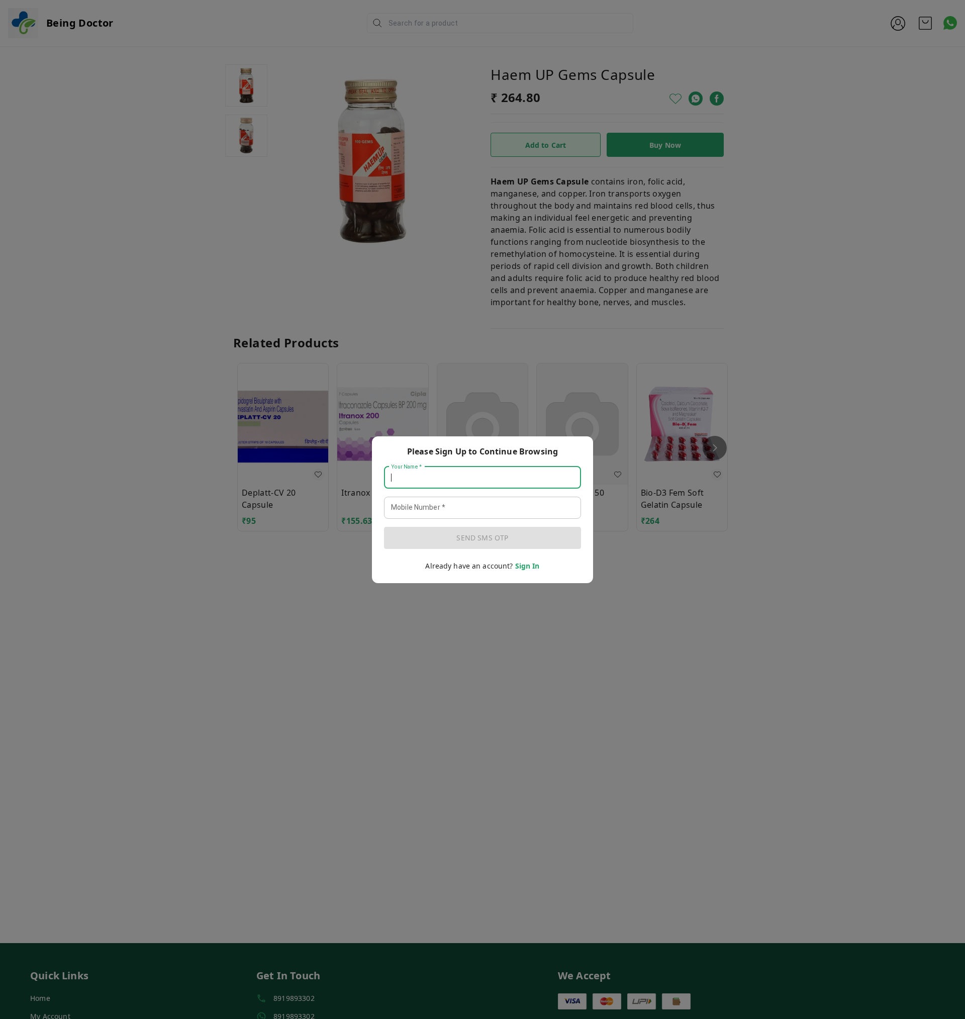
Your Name (406, 467)
